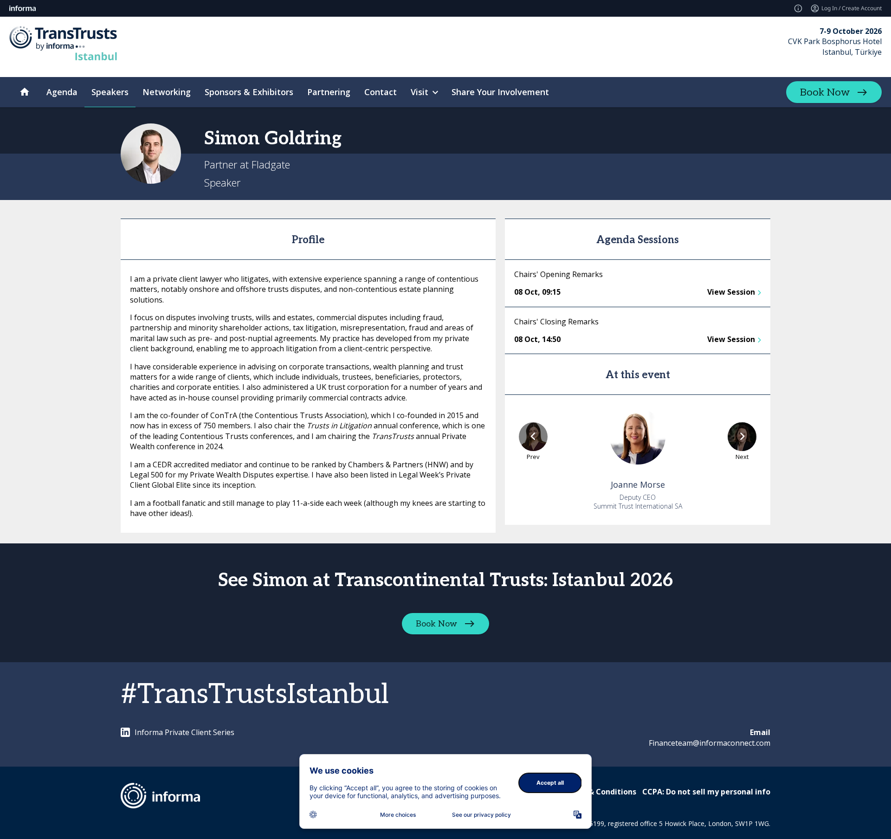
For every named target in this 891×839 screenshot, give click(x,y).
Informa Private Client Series (184, 732)
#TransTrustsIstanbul (255, 694)
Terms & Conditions (599, 792)
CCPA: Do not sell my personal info (706, 792)
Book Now (825, 92)
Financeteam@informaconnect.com (709, 743)
